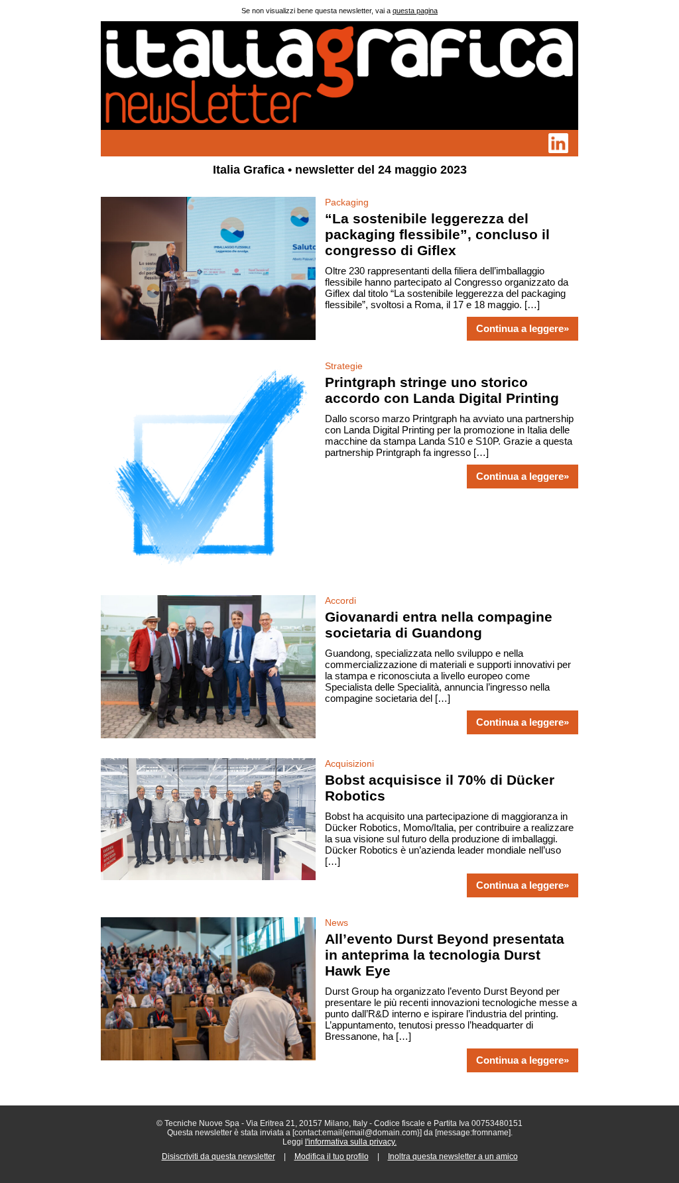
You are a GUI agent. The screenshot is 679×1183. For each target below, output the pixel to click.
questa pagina (415, 11)
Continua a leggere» (522, 328)
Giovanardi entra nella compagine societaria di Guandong (438, 624)
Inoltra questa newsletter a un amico (453, 1156)
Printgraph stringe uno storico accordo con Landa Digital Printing (442, 390)
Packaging (347, 202)
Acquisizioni (349, 763)
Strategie (344, 366)
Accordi (340, 600)
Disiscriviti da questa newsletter (218, 1156)
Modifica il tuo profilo (331, 1156)
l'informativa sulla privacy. (351, 1142)
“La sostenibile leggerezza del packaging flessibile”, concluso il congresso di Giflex (437, 234)
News (336, 922)
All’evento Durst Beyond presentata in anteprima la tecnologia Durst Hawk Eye (444, 954)
